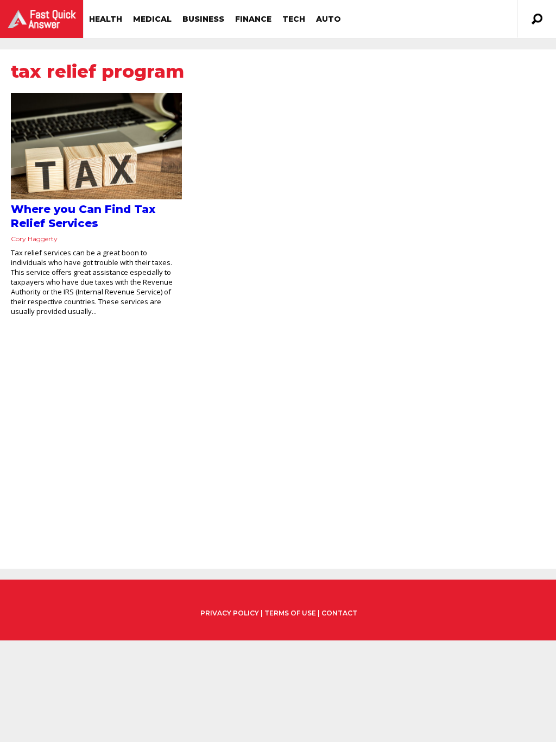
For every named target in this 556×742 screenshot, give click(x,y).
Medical (152, 19)
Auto (328, 19)
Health (105, 19)
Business (203, 19)
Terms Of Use (290, 613)
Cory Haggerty (34, 239)
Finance (253, 19)
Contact (339, 613)
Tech (293, 19)
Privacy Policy (229, 613)
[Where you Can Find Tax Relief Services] (96, 146)
